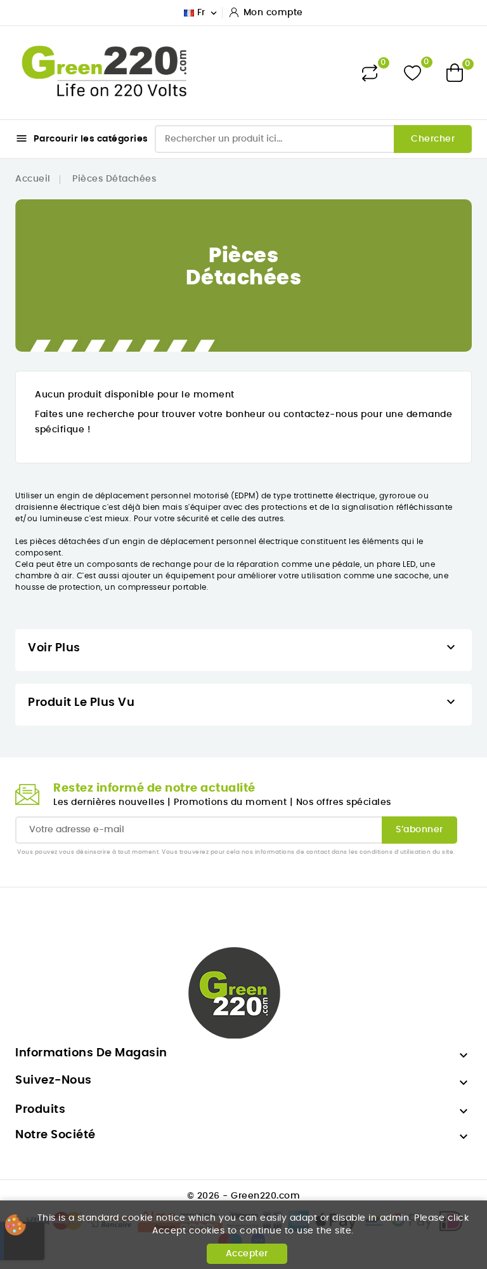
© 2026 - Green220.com (244, 1196)
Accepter (247, 1253)
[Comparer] (370, 73)
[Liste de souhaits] (412, 72)
